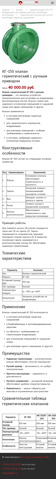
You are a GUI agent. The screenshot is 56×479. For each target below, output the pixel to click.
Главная (5, 10)
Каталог (19, 10)
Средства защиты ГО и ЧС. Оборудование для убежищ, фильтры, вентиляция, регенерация (27, 12)
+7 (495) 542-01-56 (11, 464)
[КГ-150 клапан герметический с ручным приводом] (23, 43)
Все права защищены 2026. (35, 457)
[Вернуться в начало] (28, 3)
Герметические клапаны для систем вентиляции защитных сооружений (27, 16)
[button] (52, 3)
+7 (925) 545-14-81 (11, 468)
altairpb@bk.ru (9, 473)
